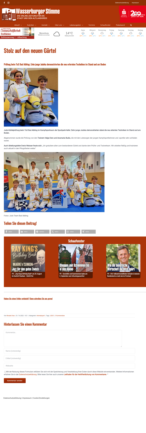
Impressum (26, 398)
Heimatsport (41, 315)
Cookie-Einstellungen (41, 398)
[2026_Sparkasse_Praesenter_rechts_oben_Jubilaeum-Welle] (132, 6)
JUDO (52, 315)
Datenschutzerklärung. (28, 374)
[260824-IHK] (123, 245)
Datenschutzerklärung (12, 398)
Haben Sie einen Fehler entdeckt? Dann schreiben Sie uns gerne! (28, 298)
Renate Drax (11, 315)
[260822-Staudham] (28, 245)
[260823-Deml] (76, 245)
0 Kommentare (60, 315)
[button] (131, 25)
